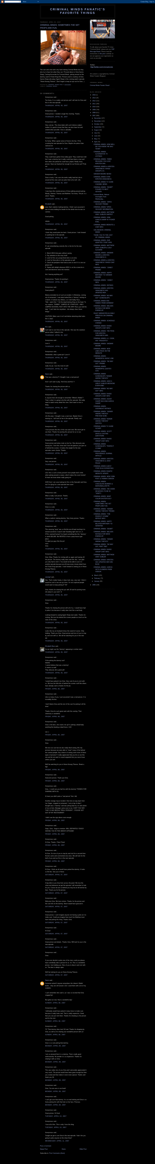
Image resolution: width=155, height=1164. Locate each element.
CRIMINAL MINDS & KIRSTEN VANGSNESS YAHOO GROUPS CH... (104, 169)
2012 (94, 101)
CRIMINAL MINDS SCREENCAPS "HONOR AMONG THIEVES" (103, 376)
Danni (47, 374)
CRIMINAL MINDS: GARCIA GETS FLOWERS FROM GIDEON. (103, 569)
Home (64, 1149)
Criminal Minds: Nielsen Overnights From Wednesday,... (101, 197)
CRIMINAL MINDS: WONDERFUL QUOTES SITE (102, 369)
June (96, 136)
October (97, 124)
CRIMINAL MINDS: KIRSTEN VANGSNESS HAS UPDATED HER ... (103, 290)
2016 (94, 95)
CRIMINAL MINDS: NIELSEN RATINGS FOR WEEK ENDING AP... (103, 308)
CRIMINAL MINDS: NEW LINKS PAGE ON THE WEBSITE (102, 351)
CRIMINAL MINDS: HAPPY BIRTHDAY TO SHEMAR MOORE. (103, 275)
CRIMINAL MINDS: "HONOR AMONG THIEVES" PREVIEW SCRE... (103, 414)
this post (102, 53)
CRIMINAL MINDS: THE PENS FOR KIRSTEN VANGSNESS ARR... (104, 333)
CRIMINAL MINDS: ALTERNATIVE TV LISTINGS (101, 154)
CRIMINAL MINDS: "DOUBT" (103, 529)
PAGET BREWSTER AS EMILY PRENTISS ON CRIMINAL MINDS (104, 315)
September (98, 127)
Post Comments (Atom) (57, 1153)
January (97, 581)
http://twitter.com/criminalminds (101, 67)
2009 (94, 109)
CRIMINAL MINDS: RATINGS (103, 285)
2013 (94, 98)
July (95, 133)
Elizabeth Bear (50, 646)
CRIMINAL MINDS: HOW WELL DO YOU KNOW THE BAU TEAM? (104, 146)
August (96, 130)
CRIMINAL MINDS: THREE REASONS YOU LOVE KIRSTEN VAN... (103, 161)
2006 (94, 585)
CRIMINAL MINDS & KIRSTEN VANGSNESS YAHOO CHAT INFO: (104, 262)
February (97, 578)
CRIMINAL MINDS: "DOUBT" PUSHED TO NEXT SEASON (103, 189)
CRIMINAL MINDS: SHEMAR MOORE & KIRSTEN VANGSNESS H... (103, 255)
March (96, 575)
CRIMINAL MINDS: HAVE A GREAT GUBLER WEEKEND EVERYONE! (104, 383)
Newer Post (44, 1149)
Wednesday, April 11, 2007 (57, 1141)
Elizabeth (48, 204)
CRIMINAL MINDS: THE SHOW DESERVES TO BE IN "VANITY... (104, 491)
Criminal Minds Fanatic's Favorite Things (77, 11)
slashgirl (48, 577)
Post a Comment (45, 1146)
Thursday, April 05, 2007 (56, 105)
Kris (46, 327)
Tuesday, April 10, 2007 (55, 1116)
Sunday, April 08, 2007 (55, 1003)
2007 (94, 115)
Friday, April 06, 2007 (55, 689)
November (97, 121)
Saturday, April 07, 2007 (56, 875)
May (95, 139)
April (96, 142)
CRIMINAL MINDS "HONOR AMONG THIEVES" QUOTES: (103, 421)
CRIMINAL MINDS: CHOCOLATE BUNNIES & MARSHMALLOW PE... (103, 484)
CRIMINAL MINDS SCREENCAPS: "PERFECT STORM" (104, 446)
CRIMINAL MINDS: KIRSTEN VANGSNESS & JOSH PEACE (103, 461)
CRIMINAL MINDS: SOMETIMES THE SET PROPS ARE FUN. (102, 504)
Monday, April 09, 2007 (55, 1046)
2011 (94, 104)
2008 (94, 112)
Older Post (83, 1149)
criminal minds (51, 86)
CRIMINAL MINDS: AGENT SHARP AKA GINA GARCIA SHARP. (104, 401)
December (97, 118)
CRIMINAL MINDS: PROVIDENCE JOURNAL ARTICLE (103, 453)
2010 (94, 107)
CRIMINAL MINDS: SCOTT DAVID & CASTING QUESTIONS (103, 433)
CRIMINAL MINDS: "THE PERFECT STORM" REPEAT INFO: (102, 516)
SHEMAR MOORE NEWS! (102, 174)
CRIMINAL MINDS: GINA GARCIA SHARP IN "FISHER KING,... (104, 219)
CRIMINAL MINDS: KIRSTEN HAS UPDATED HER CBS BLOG (103, 562)
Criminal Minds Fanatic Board (99, 85)
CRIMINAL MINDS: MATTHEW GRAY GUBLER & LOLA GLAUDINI (104, 248)
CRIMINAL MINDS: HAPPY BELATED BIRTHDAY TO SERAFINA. (103, 524)
